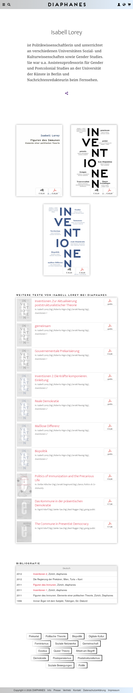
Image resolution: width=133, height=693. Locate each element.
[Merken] (18, 127)
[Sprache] (124, 4)
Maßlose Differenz (47, 426)
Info (49, 690)
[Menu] (3, 4)
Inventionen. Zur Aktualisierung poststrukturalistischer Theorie (56, 303)
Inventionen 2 (40, 573)
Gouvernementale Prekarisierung (57, 351)
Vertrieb (67, 690)
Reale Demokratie (47, 401)
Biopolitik (41, 451)
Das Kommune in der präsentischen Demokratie (59, 503)
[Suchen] (8, 4)
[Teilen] (66, 93)
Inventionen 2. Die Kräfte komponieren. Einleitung (61, 378)
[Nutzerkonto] (118, 4)
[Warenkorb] (129, 4)
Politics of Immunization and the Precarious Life (64, 478)
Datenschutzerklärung (94, 690)
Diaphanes (66, 4)
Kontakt (77, 690)
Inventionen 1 (40, 590)
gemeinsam (43, 326)
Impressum (114, 690)
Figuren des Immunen (44, 584)
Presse (57, 690)
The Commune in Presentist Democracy (62, 524)
